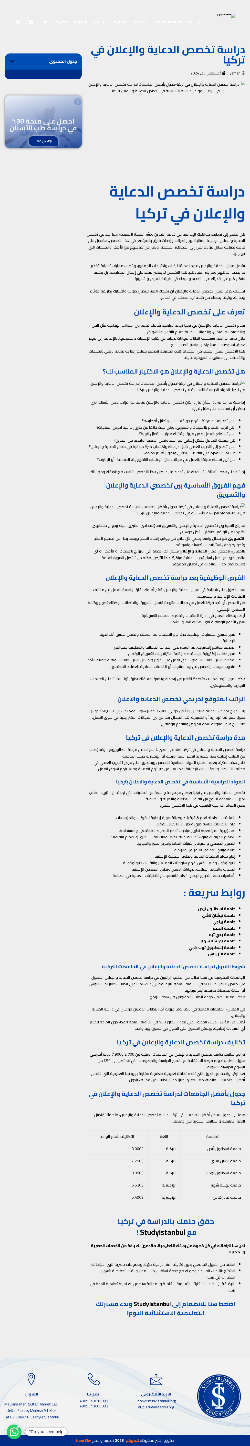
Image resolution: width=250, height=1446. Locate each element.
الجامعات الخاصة (167, 21)
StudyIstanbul (162, 1232)
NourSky (83, 1440)
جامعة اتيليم (224, 928)
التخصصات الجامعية (130, 21)
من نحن (100, 21)
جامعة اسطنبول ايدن (216, 908)
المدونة (80, 21)
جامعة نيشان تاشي (218, 915)
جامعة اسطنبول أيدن (224, 1148)
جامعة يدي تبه (222, 934)
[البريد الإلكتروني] (17, 22)
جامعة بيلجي (223, 921)
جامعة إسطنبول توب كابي (211, 947)
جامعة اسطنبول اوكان (223, 1172)
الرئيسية (195, 21)
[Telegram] (45, 22)
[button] (12, 61)
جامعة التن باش (221, 953)
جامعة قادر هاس (227, 1197)
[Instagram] (31, 22)
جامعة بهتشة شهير (217, 941)
